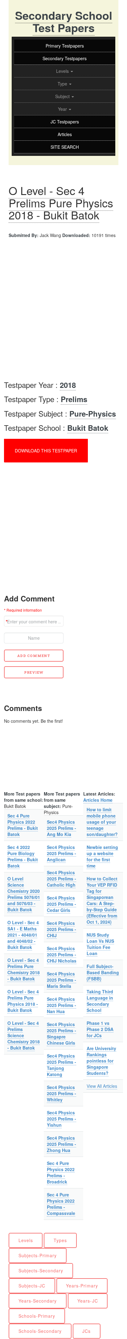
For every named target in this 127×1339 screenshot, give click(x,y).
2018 (68, 385)
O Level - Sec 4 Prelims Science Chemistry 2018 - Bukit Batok (23, 1035)
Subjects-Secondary (40, 1270)
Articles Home (98, 800)
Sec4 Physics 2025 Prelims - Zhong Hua (61, 1144)
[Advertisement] (63, 311)
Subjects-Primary (37, 1255)
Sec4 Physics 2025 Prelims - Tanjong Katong (61, 1065)
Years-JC (87, 1301)
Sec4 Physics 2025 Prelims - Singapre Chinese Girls (61, 1033)
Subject (63, 96)
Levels (63, 71)
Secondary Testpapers (65, 58)
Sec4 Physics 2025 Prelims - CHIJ (61, 929)
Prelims (74, 399)
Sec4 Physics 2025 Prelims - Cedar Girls (61, 904)
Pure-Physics (92, 413)
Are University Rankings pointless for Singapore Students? (101, 1060)
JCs (86, 1331)
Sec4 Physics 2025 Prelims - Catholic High (61, 878)
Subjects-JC (32, 1286)
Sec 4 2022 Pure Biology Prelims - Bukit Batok (22, 856)
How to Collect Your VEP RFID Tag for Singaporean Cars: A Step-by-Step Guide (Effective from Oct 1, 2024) (102, 900)
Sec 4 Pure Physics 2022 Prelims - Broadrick (61, 1172)
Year (63, 109)
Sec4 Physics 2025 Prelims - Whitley (61, 1093)
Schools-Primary (36, 1316)
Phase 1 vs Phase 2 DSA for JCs (100, 1029)
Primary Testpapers (65, 46)
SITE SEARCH (65, 147)
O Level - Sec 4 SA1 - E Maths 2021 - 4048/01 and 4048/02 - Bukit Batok (23, 934)
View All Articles (102, 1086)
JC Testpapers (65, 122)
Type (63, 84)
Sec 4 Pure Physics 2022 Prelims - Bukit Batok (22, 825)
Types (60, 1240)
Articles (65, 134)
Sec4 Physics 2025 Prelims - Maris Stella (61, 980)
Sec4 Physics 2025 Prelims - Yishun (61, 1118)
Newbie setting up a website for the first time (102, 856)
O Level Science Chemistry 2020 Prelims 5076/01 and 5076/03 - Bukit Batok (23, 894)
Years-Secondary (37, 1301)
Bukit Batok (87, 427)
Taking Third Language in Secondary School (100, 1000)
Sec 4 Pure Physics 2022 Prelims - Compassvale (61, 1203)
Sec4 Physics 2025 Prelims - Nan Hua (61, 1005)
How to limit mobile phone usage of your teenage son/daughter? (102, 821)
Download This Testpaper (46, 450)
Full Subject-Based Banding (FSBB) (103, 972)
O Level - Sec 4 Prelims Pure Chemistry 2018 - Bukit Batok (23, 969)
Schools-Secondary (40, 1331)
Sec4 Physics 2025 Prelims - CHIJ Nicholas (61, 954)
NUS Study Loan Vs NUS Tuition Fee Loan (100, 944)
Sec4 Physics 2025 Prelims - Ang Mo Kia (61, 828)
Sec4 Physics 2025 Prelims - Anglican (61, 853)
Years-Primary (82, 1286)
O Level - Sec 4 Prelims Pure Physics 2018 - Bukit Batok (61, 202)
